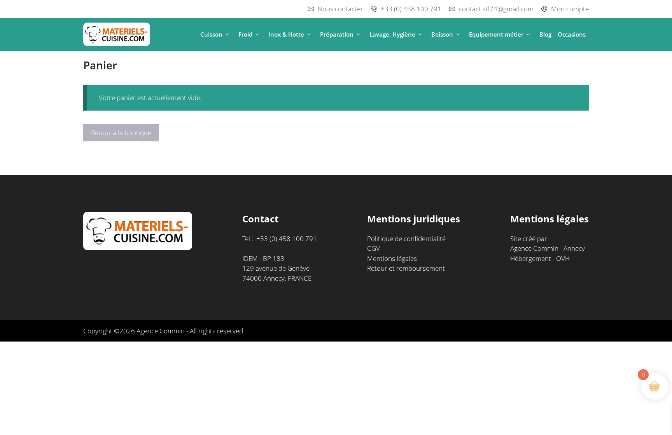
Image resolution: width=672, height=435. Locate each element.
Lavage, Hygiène (392, 34)
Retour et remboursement (406, 268)
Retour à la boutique (121, 132)
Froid (245, 34)
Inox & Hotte (286, 34)
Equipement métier (496, 34)
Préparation (337, 34)
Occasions (572, 34)
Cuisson (211, 34)
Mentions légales (392, 258)
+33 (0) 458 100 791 (411, 8)
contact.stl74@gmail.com (496, 8)
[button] (227, 34)
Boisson (442, 34)
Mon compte (570, 8)
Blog (545, 34)
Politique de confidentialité (406, 238)
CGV (373, 248)
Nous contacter (340, 8)
